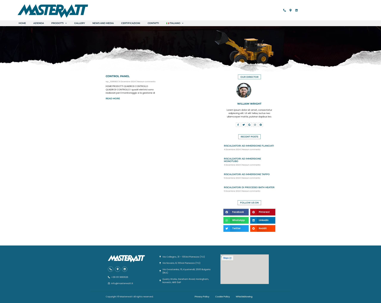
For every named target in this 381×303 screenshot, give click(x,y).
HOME (22, 23)
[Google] (249, 124)
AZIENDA (38, 23)
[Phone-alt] (284, 10)
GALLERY (79, 23)
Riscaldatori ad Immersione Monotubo (242, 160)
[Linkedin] (296, 10)
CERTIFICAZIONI (130, 23)
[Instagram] (255, 124)
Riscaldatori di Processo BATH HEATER (249, 187)
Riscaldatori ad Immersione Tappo (247, 174)
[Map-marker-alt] (290, 10)
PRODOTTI (57, 23)
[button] (236, 212)
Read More (113, 98)
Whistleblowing (244, 296)
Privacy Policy (202, 296)
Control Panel (118, 76)
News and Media (103, 23)
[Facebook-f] (238, 124)
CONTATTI (153, 23)
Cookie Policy (222, 296)
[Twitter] (244, 124)
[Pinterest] (261, 124)
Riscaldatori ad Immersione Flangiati (249, 145)
